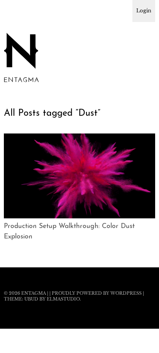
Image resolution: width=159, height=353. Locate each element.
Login (143, 10)
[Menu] (13, 9)
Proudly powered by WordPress (97, 293)
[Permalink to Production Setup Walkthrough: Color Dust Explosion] (79, 216)
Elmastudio (63, 299)
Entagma (33, 293)
